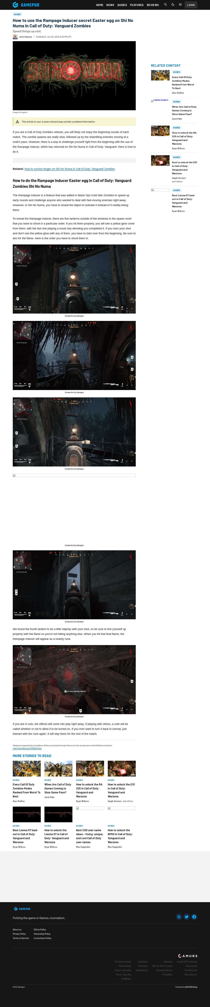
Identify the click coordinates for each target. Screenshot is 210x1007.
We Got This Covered (162, 966)
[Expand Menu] (180, 4)
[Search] (165, 4)
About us (17, 929)
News (110, 5)
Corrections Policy (42, 938)
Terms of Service (21, 938)
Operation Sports (164, 970)
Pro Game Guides (123, 961)
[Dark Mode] (173, 4)
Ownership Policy (42, 934)
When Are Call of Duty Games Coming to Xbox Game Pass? (57, 788)
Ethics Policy (40, 929)
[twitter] (186, 917)
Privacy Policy (19, 934)
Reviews (153, 5)
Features (137, 5)
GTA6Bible (126, 979)
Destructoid (191, 966)
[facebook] (194, 917)
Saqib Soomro (115, 801)
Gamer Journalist (123, 970)
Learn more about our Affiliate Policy (27, 748)
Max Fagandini (83, 847)
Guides (122, 5)
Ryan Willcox (82, 801)
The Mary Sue (190, 970)
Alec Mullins (19, 801)
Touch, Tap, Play (123, 974)
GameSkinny (142, 970)
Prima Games (125, 966)
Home (99, 5)
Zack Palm (49, 797)
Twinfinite (143, 961)
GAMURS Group (191, 987)
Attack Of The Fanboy (187, 961)
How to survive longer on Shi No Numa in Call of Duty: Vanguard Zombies (69, 168)
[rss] (179, 917)
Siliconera (143, 966)
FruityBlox (167, 974)
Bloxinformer (191, 974)
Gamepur (168, 961)
